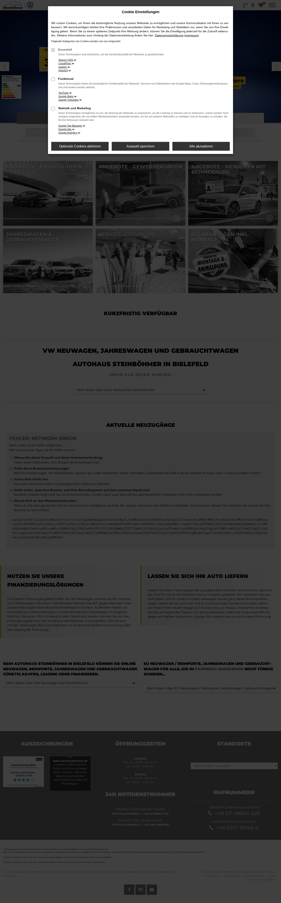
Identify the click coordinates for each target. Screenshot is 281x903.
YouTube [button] (63, 92)
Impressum (191, 35)
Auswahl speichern (140, 146)
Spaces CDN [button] (66, 60)
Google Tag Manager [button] (70, 125)
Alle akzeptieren (201, 146)
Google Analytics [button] (68, 132)
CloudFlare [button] (65, 63)
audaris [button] (62, 67)
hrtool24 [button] (63, 70)
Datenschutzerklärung (169, 35)
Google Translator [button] (68, 99)
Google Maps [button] (66, 96)
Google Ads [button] (65, 129)
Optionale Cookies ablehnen (80, 146)
